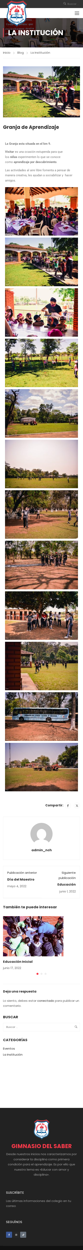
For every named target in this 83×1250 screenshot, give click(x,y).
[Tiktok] (23, 1235)
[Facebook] (68, 806)
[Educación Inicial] (33, 936)
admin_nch (41, 850)
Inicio (6, 52)
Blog (20, 52)
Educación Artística (66, 886)
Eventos (9, 1048)
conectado (45, 1001)
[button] (37, 974)
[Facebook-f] (9, 1235)
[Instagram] (16, 1235)
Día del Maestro (20, 879)
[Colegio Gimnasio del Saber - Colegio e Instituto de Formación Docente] (16, 13)
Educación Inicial (18, 961)
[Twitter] (77, 806)
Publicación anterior (22, 873)
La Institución (40, 52)
